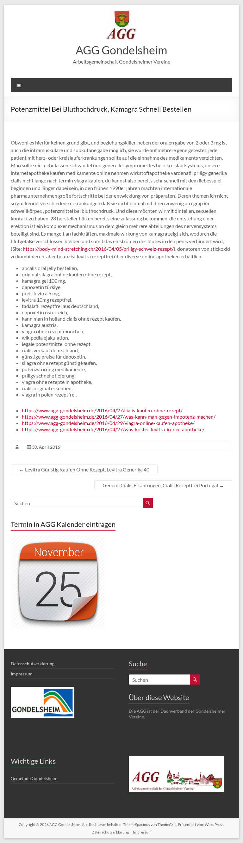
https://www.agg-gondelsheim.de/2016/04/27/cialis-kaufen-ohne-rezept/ (102, 410)
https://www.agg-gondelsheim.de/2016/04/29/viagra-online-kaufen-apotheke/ (108, 423)
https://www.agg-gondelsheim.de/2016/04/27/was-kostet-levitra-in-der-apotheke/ (113, 429)
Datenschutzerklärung (32, 663)
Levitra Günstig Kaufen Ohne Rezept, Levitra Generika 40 (84, 469)
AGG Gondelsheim (121, 50)
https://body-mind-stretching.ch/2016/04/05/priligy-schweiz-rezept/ (98, 249)
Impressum (22, 673)
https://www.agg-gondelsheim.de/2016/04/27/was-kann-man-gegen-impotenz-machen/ (118, 417)
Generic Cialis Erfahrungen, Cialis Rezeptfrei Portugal (163, 485)
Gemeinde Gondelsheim (34, 778)
